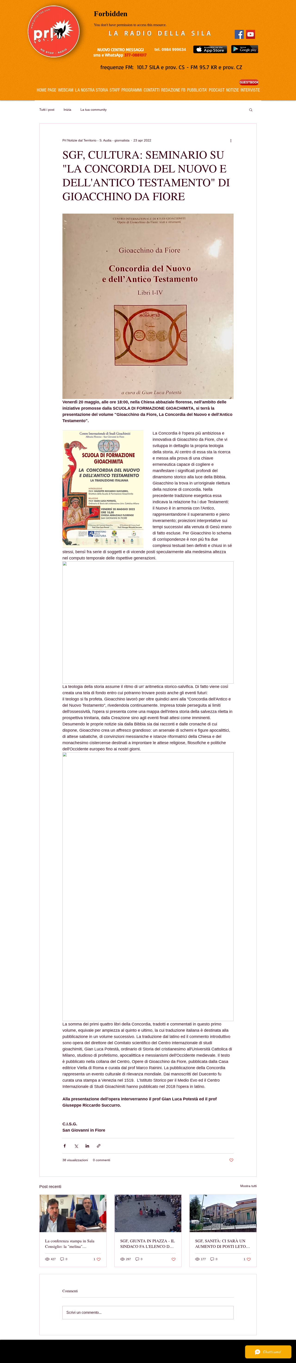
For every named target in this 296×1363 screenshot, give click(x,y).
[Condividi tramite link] (98, 1146)
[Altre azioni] (231, 140)
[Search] (256, 50)
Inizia (67, 109)
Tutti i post (46, 109)
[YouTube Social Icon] (250, 34)
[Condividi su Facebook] (64, 1146)
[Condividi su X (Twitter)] (76, 1146)
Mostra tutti (248, 1186)
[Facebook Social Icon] (239, 34)
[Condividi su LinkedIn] (87, 1146)
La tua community (93, 109)
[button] (251, 109)
